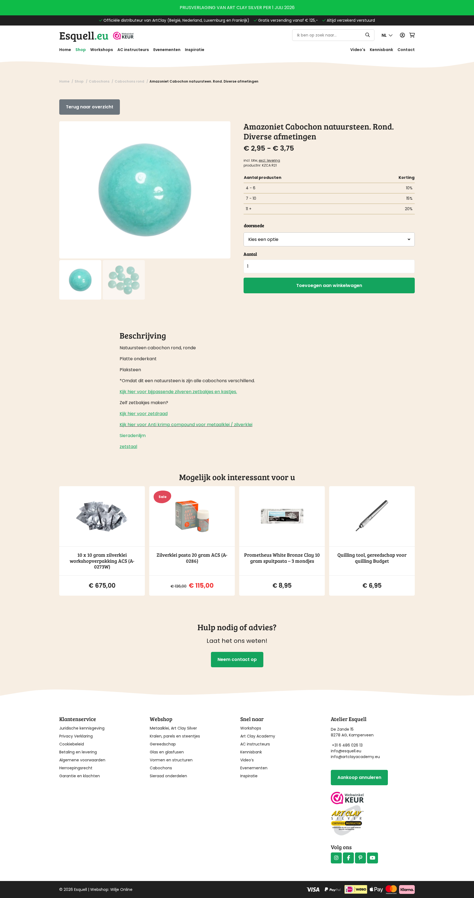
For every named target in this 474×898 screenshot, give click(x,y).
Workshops (101, 49)
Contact (406, 49)
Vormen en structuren (171, 760)
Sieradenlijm (133, 435)
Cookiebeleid (71, 744)
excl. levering (269, 160)
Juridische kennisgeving (82, 728)
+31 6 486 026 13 (347, 745)
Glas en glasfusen (167, 752)
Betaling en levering (78, 752)
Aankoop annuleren (359, 777)
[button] (387, 35)
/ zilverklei (241, 424)
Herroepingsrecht (75, 768)
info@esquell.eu (346, 751)
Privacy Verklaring (76, 736)
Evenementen (166, 49)
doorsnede (254, 225)
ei (228, 424)
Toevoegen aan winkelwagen (329, 285)
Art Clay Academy (257, 736)
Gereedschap (163, 744)
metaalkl (216, 424)
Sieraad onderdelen (168, 776)
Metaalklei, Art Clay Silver (173, 728)
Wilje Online (121, 889)
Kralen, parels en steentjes (175, 736)
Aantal (250, 254)
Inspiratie (194, 49)
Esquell (84, 35)
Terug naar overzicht (89, 107)
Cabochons (161, 768)
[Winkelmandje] (412, 35)
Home (65, 49)
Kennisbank (381, 49)
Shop (80, 49)
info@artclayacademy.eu (355, 756)
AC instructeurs (133, 49)
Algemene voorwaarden (82, 760)
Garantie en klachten (79, 776)
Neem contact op (237, 659)
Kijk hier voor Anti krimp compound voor (163, 424)
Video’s (247, 760)
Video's (357, 49)
